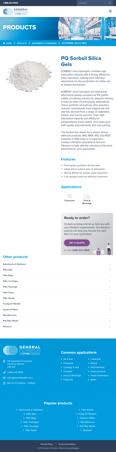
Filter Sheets (9, 298)
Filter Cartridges (10, 281)
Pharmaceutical (98, 371)
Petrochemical (97, 367)
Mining (94, 363)
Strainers (7, 326)
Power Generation (99, 375)
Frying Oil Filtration (12, 303)
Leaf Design (73, 448)
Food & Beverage (87, 202)
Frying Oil (68, 379)
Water (93, 379)
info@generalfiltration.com (20, 377)
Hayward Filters (10, 309)
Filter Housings (10, 286)
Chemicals (69, 200)
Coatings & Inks (71, 367)
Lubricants (96, 359)
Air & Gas (68, 359)
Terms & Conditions (67, 444)
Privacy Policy (47, 444)
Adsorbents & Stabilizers (14, 264)
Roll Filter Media (10, 320)
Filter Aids (7, 269)
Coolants (67, 371)
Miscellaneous (10, 315)
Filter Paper (8, 292)
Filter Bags (8, 275)
